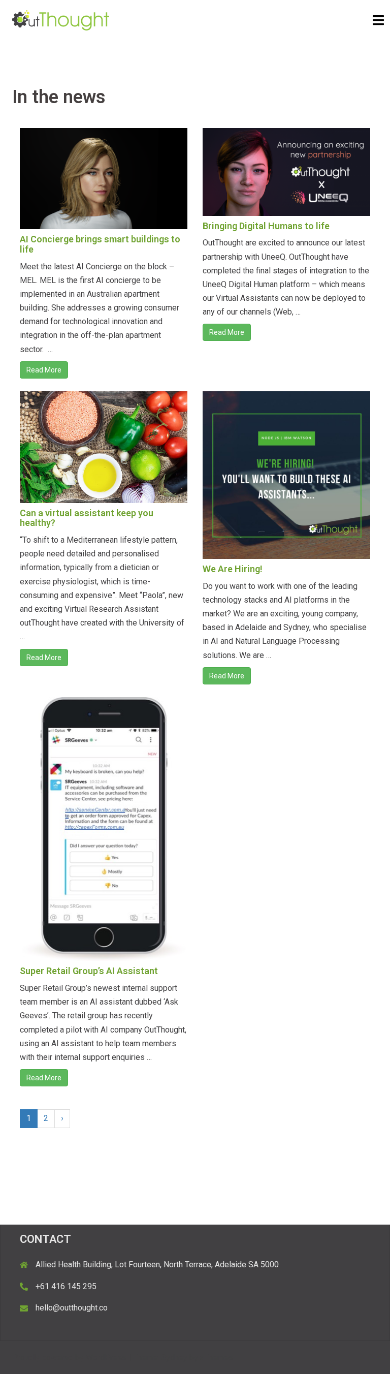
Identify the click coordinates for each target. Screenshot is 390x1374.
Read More (43, 370)
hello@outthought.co (72, 1308)
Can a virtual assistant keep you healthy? (86, 518)
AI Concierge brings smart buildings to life (100, 244)
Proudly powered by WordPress (69, 1357)
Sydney (174, 1357)
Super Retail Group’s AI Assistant (89, 970)
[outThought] (60, 19)
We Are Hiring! (233, 569)
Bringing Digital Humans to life (266, 226)
